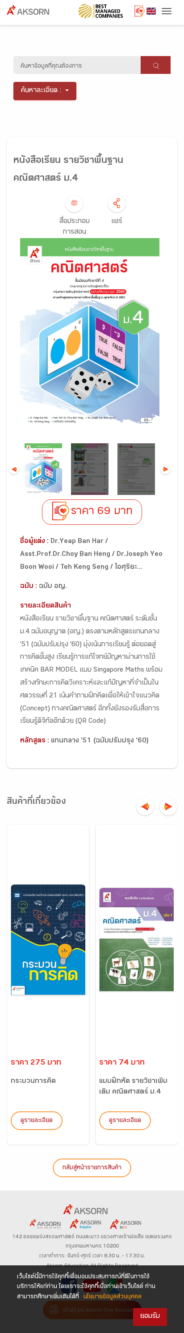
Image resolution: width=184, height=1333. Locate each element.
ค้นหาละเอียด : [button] (41, 91)
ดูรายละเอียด (37, 1121)
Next (165, 469)
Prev (14, 469)
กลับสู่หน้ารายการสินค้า (92, 1168)
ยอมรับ (150, 1317)
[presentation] (145, 806)
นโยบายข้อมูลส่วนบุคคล (113, 1297)
